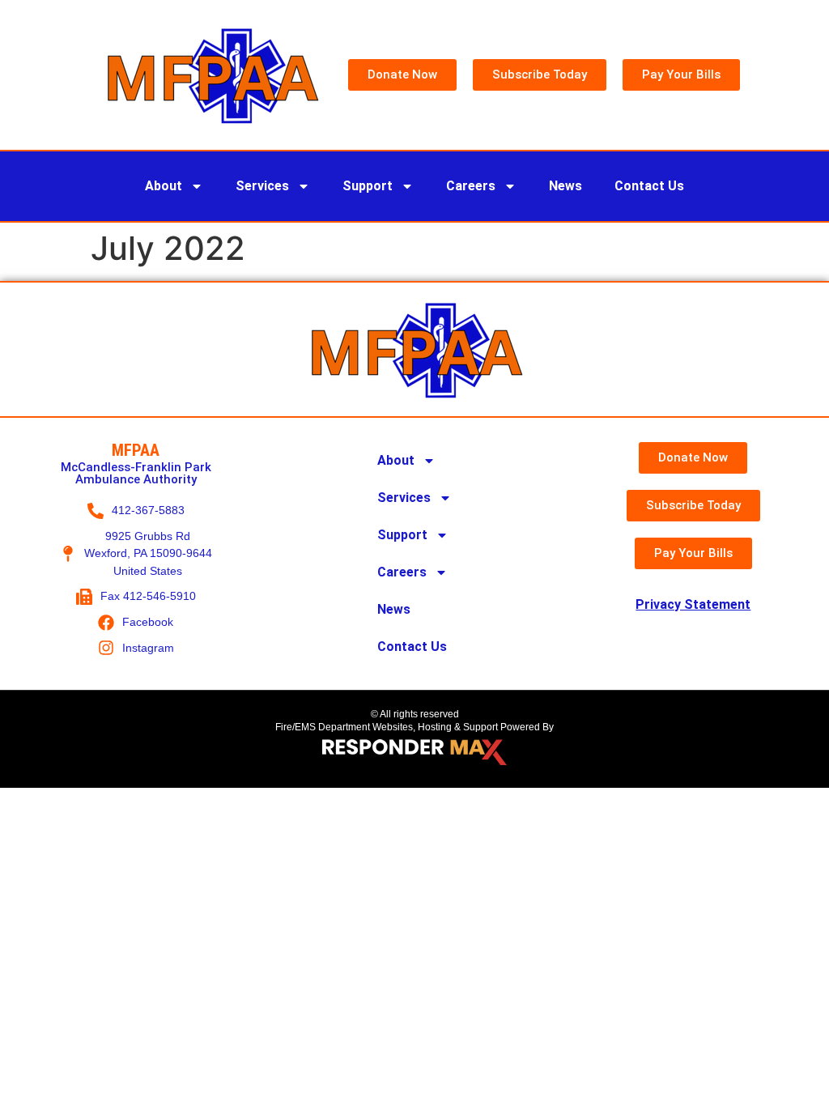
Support (367, 186)
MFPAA (135, 450)
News (565, 186)
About (163, 186)
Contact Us (649, 186)
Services (262, 186)
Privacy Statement (693, 604)
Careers (470, 186)
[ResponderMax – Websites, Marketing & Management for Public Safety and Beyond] (414, 752)
